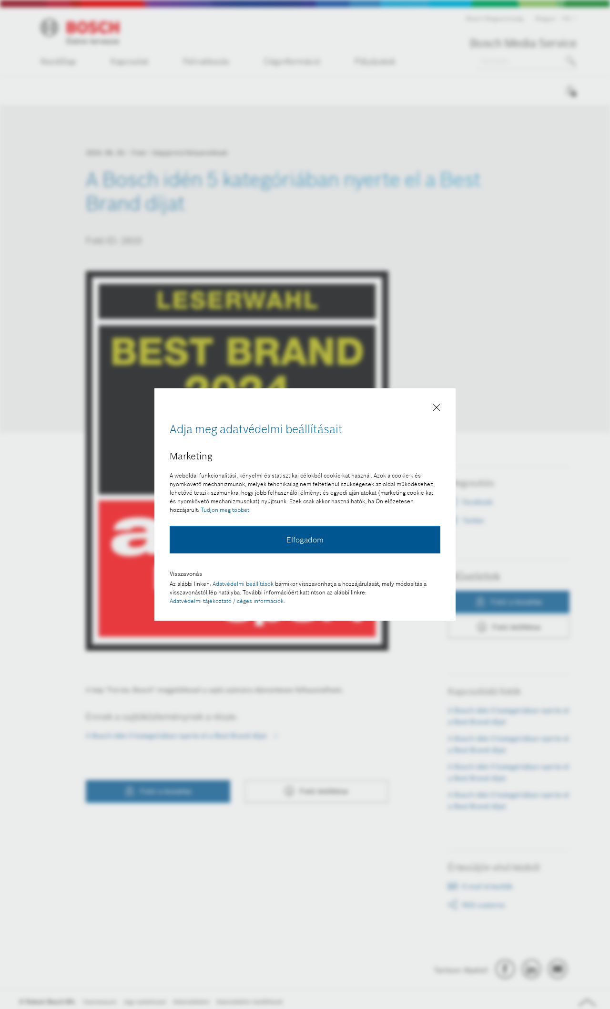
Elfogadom (305, 539)
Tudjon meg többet (225, 509)
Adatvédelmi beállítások (243, 583)
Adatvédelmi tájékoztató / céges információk (227, 600)
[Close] (436, 409)
